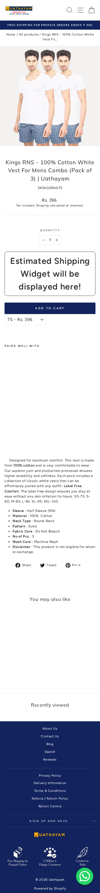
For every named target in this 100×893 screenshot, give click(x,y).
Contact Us (50, 736)
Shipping (42, 205)
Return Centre (50, 806)
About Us (49, 728)
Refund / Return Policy (50, 798)
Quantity (50, 230)
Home (11, 34)
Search (50, 752)
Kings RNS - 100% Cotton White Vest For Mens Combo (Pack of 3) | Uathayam (15, 399)
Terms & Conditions (50, 791)
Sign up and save (48, 821)
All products (29, 34)
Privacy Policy (50, 775)
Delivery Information (50, 783)
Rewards (50, 759)
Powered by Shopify (50, 888)
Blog (50, 744)
